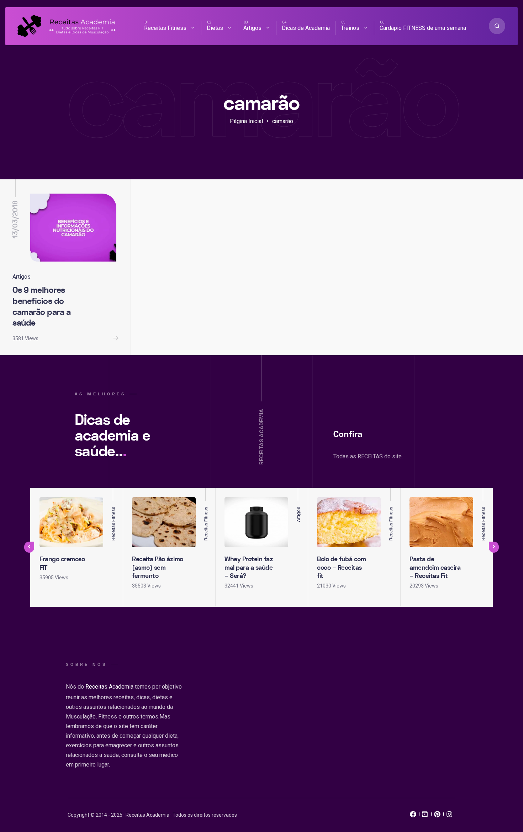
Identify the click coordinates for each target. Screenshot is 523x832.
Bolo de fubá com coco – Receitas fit (341, 567)
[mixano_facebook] (413, 816)
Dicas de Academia (306, 28)
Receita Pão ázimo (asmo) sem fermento (157, 567)
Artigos (252, 28)
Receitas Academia (109, 686)
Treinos (350, 28)
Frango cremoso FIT (62, 563)
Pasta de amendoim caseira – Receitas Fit (435, 567)
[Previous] (29, 547)
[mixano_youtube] (425, 816)
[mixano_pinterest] (437, 816)
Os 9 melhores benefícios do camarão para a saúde (41, 306)
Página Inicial (246, 121)
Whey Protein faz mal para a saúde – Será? (248, 567)
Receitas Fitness (165, 28)
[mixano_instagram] (449, 816)
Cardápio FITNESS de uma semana (423, 28)
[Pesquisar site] (497, 26)
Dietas (215, 28)
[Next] (494, 547)
